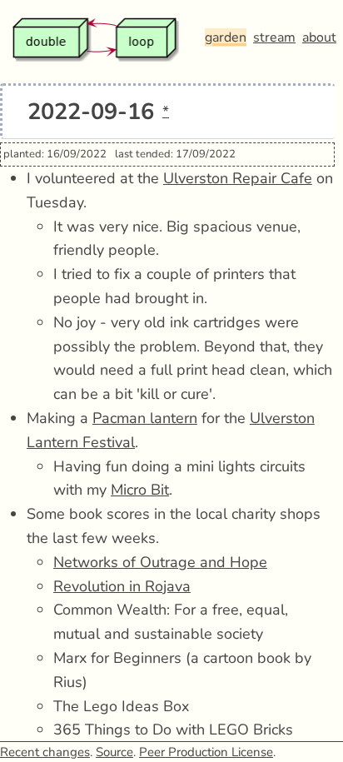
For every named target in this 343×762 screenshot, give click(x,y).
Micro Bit (140, 490)
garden (225, 37)
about (319, 37)
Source (114, 752)
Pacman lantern (144, 418)
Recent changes (45, 752)
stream (274, 37)
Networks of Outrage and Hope (160, 562)
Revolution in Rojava (122, 586)
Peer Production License (206, 752)
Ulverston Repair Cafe (237, 178)
